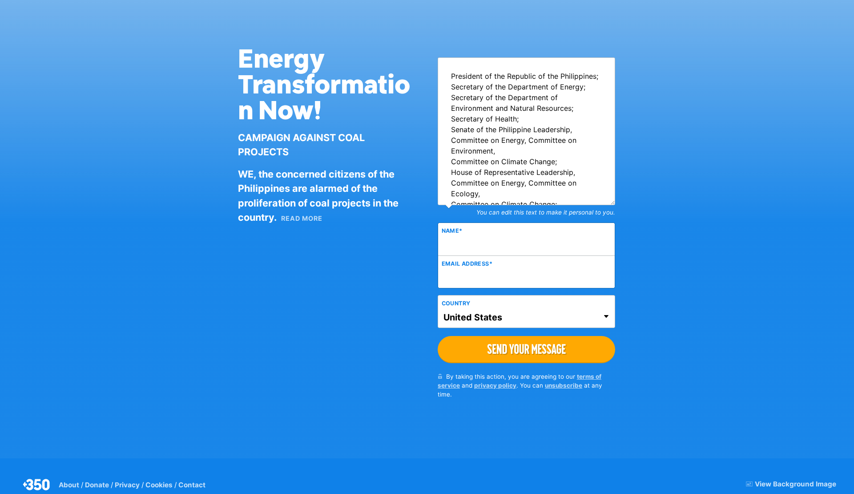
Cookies (159, 485)
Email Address (467, 263)
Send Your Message (526, 349)
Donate (97, 485)
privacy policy (495, 385)
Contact (191, 485)
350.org (37, 484)
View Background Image (795, 484)
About (69, 485)
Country (456, 303)
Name (452, 230)
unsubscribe (563, 385)
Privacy (127, 485)
